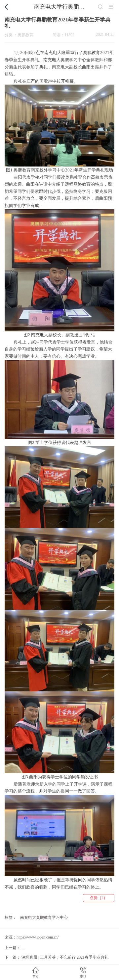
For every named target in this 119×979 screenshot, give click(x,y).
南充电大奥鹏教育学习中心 (44, 917)
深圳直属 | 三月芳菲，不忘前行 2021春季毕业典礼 (64, 957)
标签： (11, 917)
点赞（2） (98, 898)
